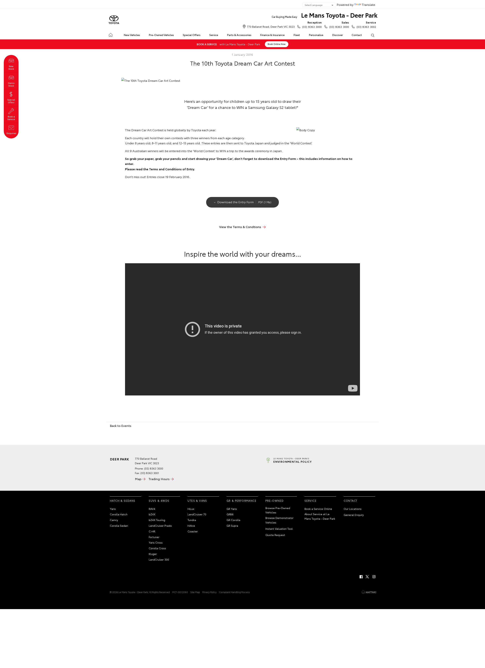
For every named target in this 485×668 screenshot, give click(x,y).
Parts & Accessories (239, 35)
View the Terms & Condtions (240, 226)
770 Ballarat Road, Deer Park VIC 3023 (271, 26)
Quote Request (275, 535)
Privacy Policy (209, 592)
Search (372, 35)
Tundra (192, 520)
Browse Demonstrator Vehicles (279, 520)
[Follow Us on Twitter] (367, 577)
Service (213, 35)
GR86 (230, 514)
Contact (357, 35)
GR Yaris (232, 509)
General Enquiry (354, 515)
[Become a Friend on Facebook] (361, 577)
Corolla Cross (157, 548)
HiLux (191, 509)
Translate (368, 4)
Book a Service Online (318, 509)
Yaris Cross (156, 542)
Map (138, 479)
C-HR (152, 531)
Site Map (195, 592)
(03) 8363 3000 (312, 24)
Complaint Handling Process (234, 592)
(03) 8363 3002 (366, 24)
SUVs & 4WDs (159, 500)
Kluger (153, 554)
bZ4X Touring (157, 520)
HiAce (191, 525)
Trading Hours (159, 479)
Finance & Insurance (272, 35)
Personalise (316, 35)
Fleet (296, 35)
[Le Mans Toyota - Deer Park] (114, 19)
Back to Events (120, 425)
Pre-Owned (274, 500)
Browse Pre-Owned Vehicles (277, 510)
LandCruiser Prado (160, 525)
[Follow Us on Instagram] (374, 577)
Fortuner (154, 537)
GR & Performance (242, 500)
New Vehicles (132, 35)
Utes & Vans (197, 500)
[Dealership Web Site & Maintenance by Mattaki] (368, 592)
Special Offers (191, 35)
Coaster (193, 531)
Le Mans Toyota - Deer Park (325, 15)
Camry (114, 520)
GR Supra (232, 525)
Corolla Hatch (119, 514)
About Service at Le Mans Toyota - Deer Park (319, 516)
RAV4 (152, 509)
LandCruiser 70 (197, 514)
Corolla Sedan (119, 525)
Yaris (113, 509)
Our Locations (352, 509)
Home (110, 34)
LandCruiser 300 (159, 559)
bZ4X (152, 514)
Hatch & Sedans (122, 500)
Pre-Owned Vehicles (161, 35)
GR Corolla (233, 520)
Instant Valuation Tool (279, 528)
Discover (337, 35)
